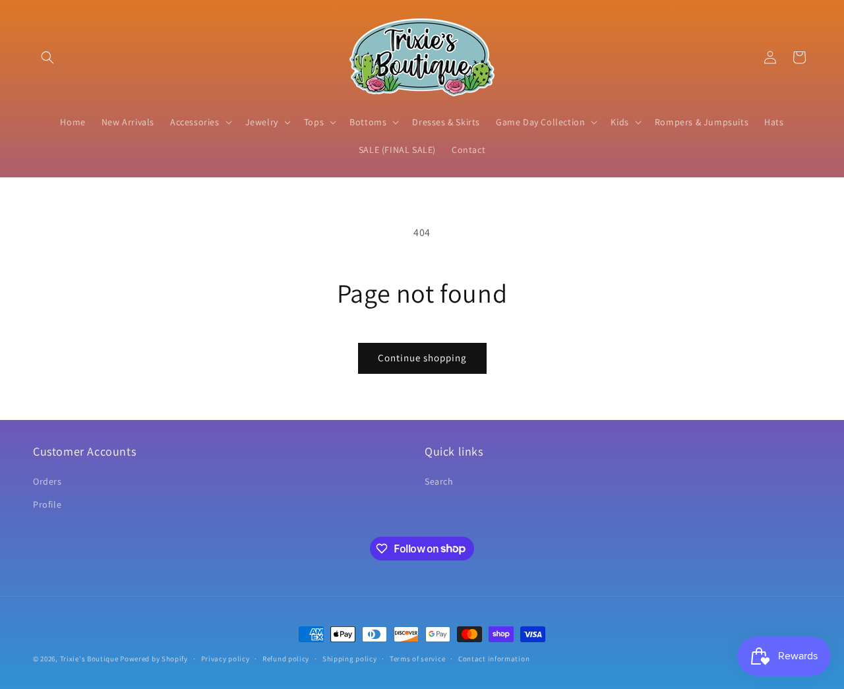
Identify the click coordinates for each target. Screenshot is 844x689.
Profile (47, 504)
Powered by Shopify (154, 658)
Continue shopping (422, 357)
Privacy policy (225, 658)
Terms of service (417, 658)
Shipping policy (349, 658)
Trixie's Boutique (89, 658)
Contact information (493, 658)
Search (439, 481)
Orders (47, 481)
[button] (47, 57)
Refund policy (285, 658)
